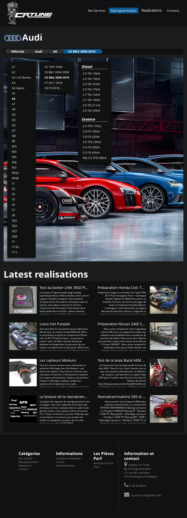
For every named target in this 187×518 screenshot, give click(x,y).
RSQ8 (15, 178)
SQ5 (14, 226)
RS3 (14, 146)
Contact (60, 462)
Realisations (152, 10)
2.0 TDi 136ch (91, 73)
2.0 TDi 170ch (91, 89)
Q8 (14, 136)
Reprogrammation (123, 10)
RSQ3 (15, 173)
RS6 (14, 162)
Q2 (14, 114)
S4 (13, 194)
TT (13, 241)
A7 (13, 104)
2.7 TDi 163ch (91, 94)
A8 (13, 109)
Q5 (14, 125)
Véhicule (17, 51)
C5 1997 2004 (53, 67)
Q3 (14, 120)
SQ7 (14, 231)
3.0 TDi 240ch (91, 110)
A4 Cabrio (18, 88)
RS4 (14, 151)
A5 (13, 93)
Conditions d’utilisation (68, 458)
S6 (13, 204)
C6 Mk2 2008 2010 (82, 51)
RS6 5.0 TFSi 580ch (95, 158)
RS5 (14, 157)
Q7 (14, 130)
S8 (13, 215)
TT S (14, 252)
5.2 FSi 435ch (91, 152)
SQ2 (14, 220)
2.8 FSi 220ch (91, 136)
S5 (13, 199)
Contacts (173, 10)
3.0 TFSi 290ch (92, 142)
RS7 (14, 167)
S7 (13, 210)
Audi (38, 51)
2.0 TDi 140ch (91, 79)
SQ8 (14, 236)
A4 (13, 83)
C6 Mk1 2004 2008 (57, 72)
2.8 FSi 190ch (91, 131)
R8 (13, 141)
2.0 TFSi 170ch (92, 126)
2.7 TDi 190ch (91, 100)
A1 (13, 67)
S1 (13, 183)
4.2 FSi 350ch (91, 147)
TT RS (15, 247)
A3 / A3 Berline (21, 77)
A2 (13, 72)
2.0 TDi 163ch (91, 84)
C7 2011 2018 (53, 83)
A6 (55, 51)
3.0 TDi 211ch (91, 105)
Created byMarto (65, 465)
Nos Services (97, 10)
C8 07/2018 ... (53, 88)
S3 (13, 189)
